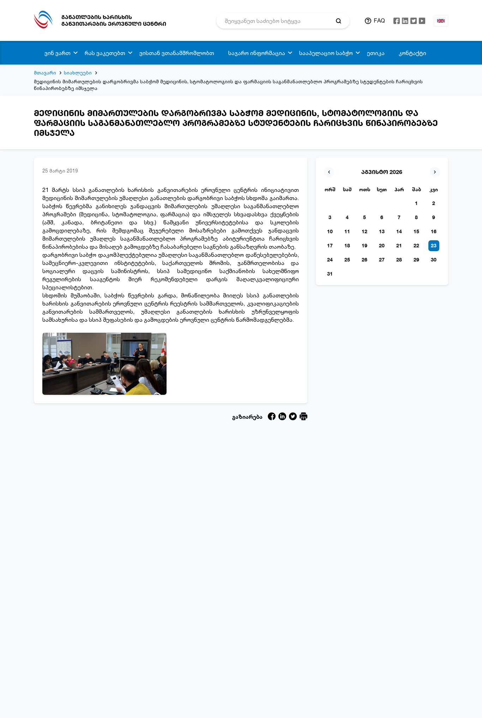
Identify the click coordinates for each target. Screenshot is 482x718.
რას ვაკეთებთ (105, 52)
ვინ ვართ (57, 52)
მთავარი (45, 73)
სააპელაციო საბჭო (326, 52)
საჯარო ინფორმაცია (256, 52)
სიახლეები (78, 73)
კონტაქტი (412, 52)
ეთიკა (376, 52)
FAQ (379, 20)
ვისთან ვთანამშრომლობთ (176, 52)
